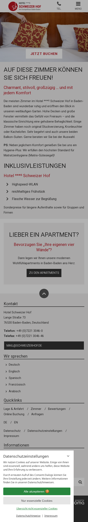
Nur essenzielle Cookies (36, 500)
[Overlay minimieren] (68, 456)
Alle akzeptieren (34, 491)
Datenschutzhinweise (28, 515)
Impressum (51, 515)
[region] (36, 472)
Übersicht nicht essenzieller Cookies (37, 508)
